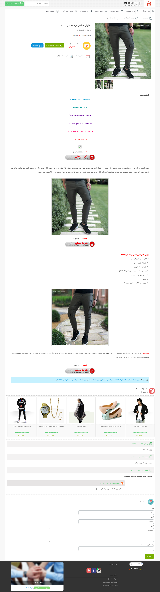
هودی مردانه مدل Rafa (140, 426)
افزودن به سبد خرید (52, 45)
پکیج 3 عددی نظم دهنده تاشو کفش (111, 426)
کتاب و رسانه (50, 11)
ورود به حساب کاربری (41, 588)
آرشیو (144, 392)
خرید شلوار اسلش (107, 379)
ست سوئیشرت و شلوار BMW (22, 426)
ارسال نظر (149, 556)
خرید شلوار (83, 379)
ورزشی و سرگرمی (67, 11)
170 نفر (35, 45)
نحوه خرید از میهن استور (110, 585)
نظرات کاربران (111, 18)
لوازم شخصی (130, 11)
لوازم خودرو (99, 11)
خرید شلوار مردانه (94, 379)
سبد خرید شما (14, 3)
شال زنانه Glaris (81, 426)
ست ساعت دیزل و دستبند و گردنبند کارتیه (51, 426)
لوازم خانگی (146, 11)
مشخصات (145, 18)
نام (153, 508)
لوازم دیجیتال (114, 11)
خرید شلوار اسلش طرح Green (67, 379)
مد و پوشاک (84, 11)
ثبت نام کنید (28, 588)
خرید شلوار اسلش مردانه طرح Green (127, 379)
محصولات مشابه (129, 18)
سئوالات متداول (113, 579)
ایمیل (152, 517)
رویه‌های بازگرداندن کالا (110, 582)
